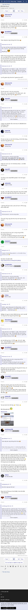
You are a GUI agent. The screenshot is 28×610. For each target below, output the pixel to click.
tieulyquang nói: (5, 484)
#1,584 (25, 104)
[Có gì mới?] (23, 1)
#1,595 (25, 352)
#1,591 (25, 246)
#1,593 (25, 300)
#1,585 (25, 136)
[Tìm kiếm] (26, 1)
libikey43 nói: (5, 250)
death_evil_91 (5, 8)
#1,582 (25, 37)
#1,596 (25, 381)
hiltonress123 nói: (6, 44)
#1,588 (25, 188)
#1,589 (25, 202)
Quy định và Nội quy (5, 599)
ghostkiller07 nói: (6, 438)
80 (13, 11)
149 (18, 11)
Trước (6, 11)
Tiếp (22, 11)
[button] (14, 594)
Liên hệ (2, 597)
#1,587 (25, 174)
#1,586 (25, 150)
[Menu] (1, 1)
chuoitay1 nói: (5, 304)
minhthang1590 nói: (6, 506)
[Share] (23, 20)
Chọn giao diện (5, 591)
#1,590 (25, 229)
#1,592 (25, 270)
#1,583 (25, 88)
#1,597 (25, 401)
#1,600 (25, 502)
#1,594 (25, 325)
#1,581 (25, 20)
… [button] (11, 11)
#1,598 (25, 434)
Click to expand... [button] (14, 119)
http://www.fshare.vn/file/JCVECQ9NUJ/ (11, 260)
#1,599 (25, 480)
